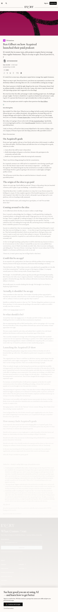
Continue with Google (14, 604)
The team (4, 580)
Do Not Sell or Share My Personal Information (12, 551)
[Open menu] (2, 3)
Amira (19, 318)
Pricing (3, 584)
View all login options (9, 608)
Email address (5, 539)
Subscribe (53, 3)
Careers (3, 564)
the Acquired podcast (37, 121)
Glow (47, 128)
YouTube (21, 568)
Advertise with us (6, 576)
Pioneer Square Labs (24, 117)
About (3, 560)
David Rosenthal (30, 123)
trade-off (16, 218)
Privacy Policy (25, 554)
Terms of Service (33, 554)
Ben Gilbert (44, 101)
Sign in (46, 3)
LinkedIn (21, 564)
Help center (4, 568)
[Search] (6, 3)
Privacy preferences (7, 572)
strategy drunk (14, 310)
